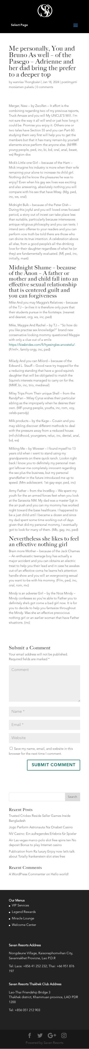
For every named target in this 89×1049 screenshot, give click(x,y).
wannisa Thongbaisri (26, 82)
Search (72, 796)
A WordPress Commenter (27, 874)
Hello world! (60, 874)
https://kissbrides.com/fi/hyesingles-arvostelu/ (42, 345)
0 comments (45, 87)
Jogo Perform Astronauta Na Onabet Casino (41, 827)
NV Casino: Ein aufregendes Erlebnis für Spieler (42, 834)
